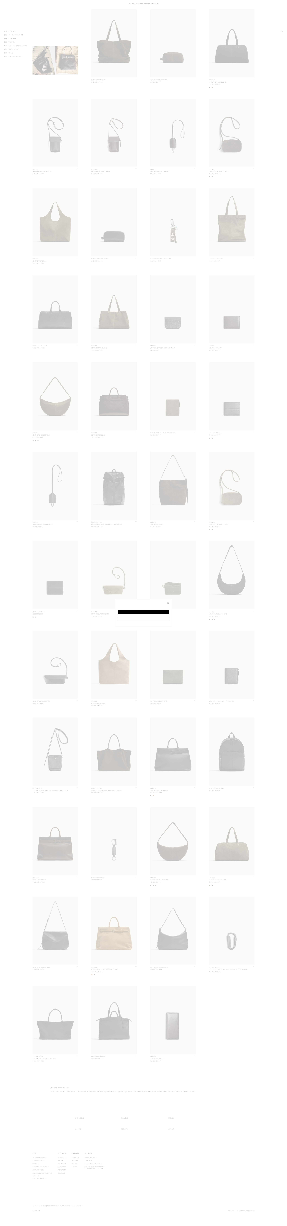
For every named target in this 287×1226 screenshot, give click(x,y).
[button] (143, 612)
